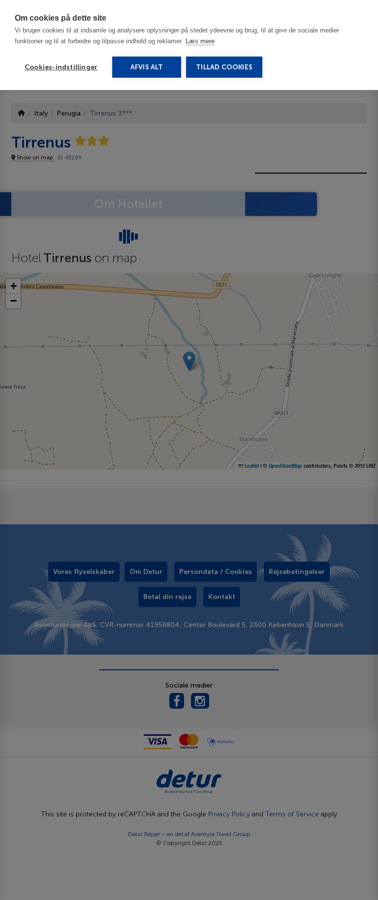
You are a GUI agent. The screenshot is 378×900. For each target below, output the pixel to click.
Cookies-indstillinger (61, 67)
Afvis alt (146, 67)
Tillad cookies (224, 67)
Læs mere (200, 41)
